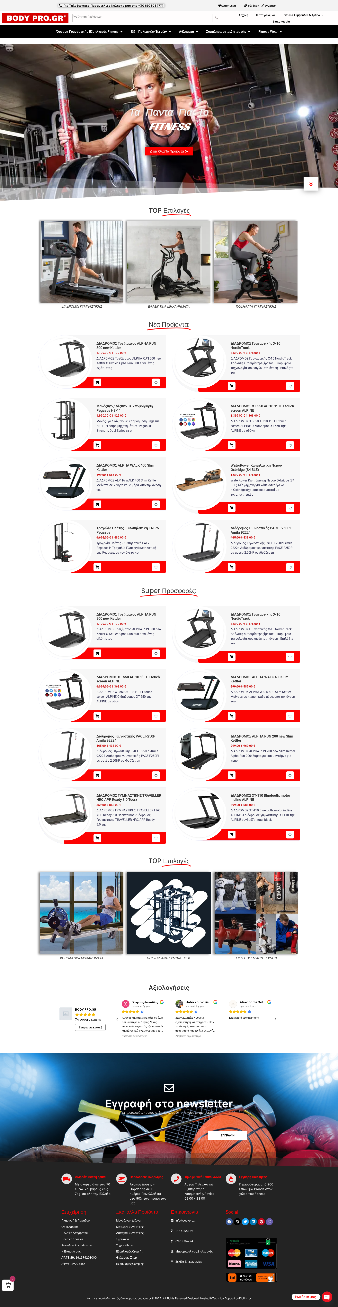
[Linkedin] (253, 1221)
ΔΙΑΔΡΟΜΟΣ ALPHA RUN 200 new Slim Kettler (262, 738)
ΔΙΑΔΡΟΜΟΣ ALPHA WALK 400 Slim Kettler (125, 467)
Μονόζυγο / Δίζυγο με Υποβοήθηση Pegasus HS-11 (124, 408)
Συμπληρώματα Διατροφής (226, 31)
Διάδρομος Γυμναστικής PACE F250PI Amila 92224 (261, 530)
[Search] (217, 18)
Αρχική (243, 15)
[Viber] (269, 1221)
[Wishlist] (156, 382)
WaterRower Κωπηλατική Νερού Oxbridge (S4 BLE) (256, 467)
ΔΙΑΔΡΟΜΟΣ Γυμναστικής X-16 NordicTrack (255, 345)
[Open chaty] (327, 1297)
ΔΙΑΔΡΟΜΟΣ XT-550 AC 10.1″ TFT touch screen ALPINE (262, 408)
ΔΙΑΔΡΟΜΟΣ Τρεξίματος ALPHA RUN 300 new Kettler (126, 345)
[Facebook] (229, 1221)
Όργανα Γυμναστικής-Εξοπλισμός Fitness (87, 31)
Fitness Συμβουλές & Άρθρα (301, 15)
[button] (275, 1019)
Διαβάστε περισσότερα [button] (134, 1036)
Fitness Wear (268, 31)
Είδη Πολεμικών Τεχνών (149, 31)
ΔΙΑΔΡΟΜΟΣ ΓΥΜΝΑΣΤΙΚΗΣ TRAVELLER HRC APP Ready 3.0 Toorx (128, 797)
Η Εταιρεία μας (266, 15)
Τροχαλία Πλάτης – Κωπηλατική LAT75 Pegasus (127, 530)
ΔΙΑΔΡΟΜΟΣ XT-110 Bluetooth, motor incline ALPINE (260, 797)
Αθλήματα (186, 31)
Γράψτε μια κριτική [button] (90, 1027)
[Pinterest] (261, 1221)
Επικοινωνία (281, 21)
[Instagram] (237, 1221)
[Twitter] (245, 1221)
